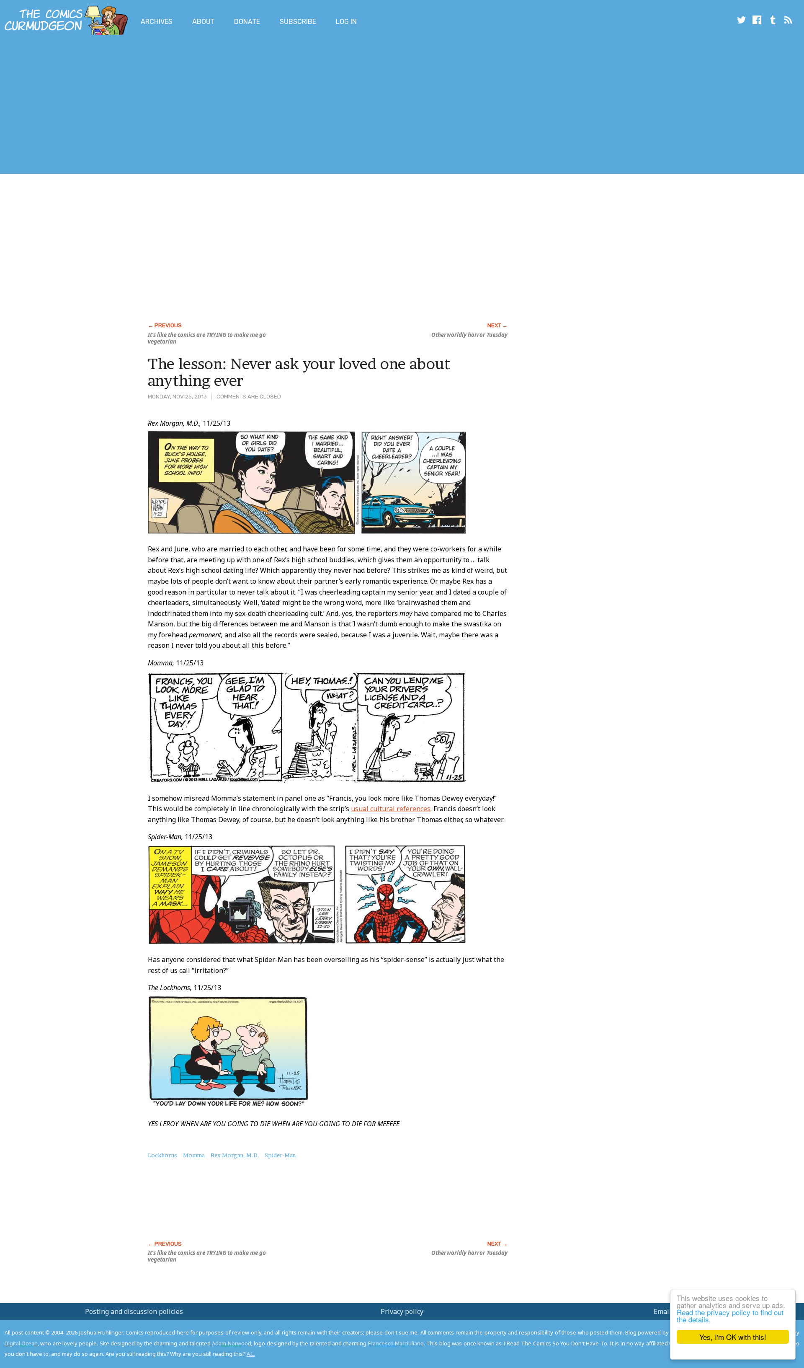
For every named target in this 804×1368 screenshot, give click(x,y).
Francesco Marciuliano (396, 1343)
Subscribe (298, 22)
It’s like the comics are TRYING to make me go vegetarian (207, 338)
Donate (247, 22)
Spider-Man (280, 1155)
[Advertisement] (152, 106)
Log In (346, 22)
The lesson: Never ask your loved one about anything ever (299, 372)
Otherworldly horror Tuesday (469, 335)
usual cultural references (390, 808)
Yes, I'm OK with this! (732, 1337)
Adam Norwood (231, 1343)
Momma (194, 1155)
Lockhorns (162, 1155)
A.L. (251, 1354)
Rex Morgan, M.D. (235, 1155)
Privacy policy (402, 1311)
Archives (157, 22)
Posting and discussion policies (134, 1311)
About (203, 22)
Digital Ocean (21, 1343)
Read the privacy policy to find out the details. (730, 1315)
